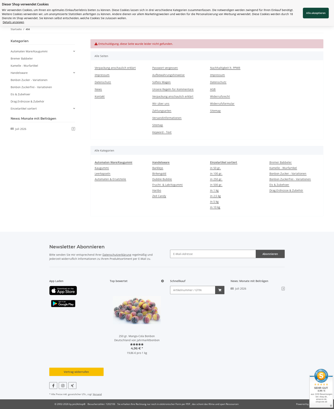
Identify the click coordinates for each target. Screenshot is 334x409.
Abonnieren (270, 254)
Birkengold (159, 173)
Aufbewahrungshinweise (168, 75)
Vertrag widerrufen (76, 372)
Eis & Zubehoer (279, 185)
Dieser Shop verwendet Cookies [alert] (25, 4)
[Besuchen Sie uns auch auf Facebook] (53, 385)
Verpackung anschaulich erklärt (115, 68)
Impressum (102, 75)
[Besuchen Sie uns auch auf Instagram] (63, 385)
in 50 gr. (215, 168)
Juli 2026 (44, 129)
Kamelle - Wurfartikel (283, 168)
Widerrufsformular (222, 103)
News (98, 89)
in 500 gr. (216, 185)
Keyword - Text (161, 132)
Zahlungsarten (161, 110)
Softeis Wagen (161, 82)
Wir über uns (160, 103)
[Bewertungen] (137, 344)
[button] (43, 51)
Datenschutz (103, 82)
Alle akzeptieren (315, 13)
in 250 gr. (216, 179)
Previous (119, 323)
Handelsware (19, 73)
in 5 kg (214, 201)
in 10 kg (215, 207)
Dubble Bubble (162, 179)
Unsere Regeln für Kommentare (172, 89)
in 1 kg (214, 190)
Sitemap (157, 125)
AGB (213, 89)
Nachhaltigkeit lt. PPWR (225, 68)
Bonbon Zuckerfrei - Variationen (290, 179)
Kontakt (100, 96)
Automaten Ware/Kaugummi (29, 51)
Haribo (156, 190)
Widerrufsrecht (220, 96)
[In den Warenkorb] (219, 290)
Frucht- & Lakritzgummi (167, 185)
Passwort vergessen (165, 68)
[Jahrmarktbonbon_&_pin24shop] (63, 290)
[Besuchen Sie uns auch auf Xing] (72, 385)
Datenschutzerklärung (116, 254)
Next (154, 323)
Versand (97, 394)
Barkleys (157, 168)
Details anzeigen (13, 22)
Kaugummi (102, 168)
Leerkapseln (102, 173)
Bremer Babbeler (280, 162)
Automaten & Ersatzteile (110, 179)
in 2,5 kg (215, 196)
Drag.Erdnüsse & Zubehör (286, 190)
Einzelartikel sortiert (24, 108)
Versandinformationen (166, 118)
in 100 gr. (216, 173)
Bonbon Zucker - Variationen (287, 173)
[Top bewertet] (162, 281)
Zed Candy (159, 196)
